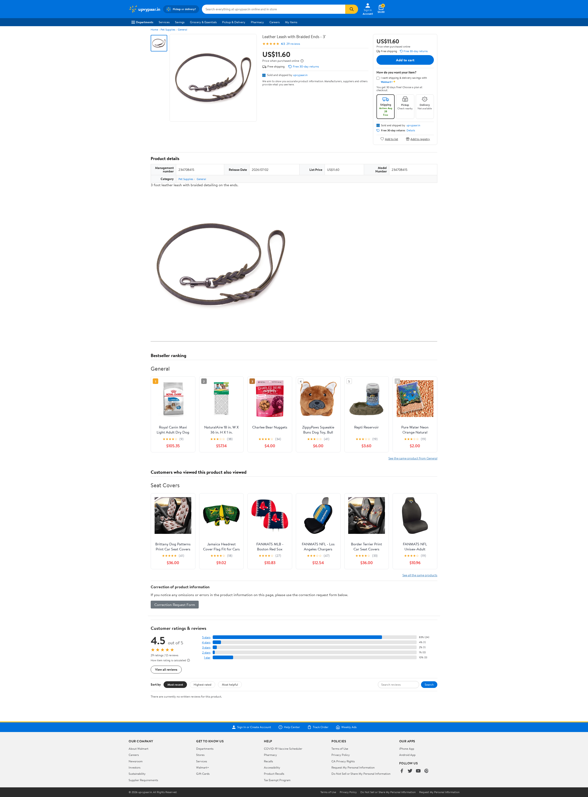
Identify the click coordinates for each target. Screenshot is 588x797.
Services (164, 22)
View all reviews (166, 669)
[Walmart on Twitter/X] (410, 771)
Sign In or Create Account (254, 727)
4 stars (206, 642)
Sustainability (137, 774)
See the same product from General (412, 458)
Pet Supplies (168, 29)
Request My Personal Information (353, 767)
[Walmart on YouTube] (418, 771)
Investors (134, 767)
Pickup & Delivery (233, 22)
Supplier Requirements (143, 780)
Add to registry (420, 139)
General (182, 29)
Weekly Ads (348, 727)
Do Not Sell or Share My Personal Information (360, 774)
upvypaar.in (300, 75)
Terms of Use (339, 748)
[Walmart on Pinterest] (426, 771)
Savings (179, 22)
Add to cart (405, 59)
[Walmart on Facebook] (401, 771)
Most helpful (230, 684)
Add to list (391, 139)
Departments (144, 22)
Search (429, 684)
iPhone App (406, 748)
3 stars (206, 647)
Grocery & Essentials (203, 22)
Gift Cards (202, 774)
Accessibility (272, 767)
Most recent (175, 684)
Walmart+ (202, 767)
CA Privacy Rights (343, 761)
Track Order (320, 727)
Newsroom (136, 761)
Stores (200, 755)
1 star (207, 657)
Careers (274, 22)
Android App (407, 755)
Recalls (268, 761)
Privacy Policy (340, 755)
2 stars (206, 652)
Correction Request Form (174, 604)
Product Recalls (274, 774)
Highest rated (202, 684)
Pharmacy (257, 22)
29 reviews (293, 43)
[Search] (351, 9)
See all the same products (419, 575)
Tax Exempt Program (277, 780)
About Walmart (138, 748)
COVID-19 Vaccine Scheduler (283, 748)
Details (411, 130)
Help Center (292, 727)
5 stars (206, 637)
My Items (291, 22)
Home (154, 29)
